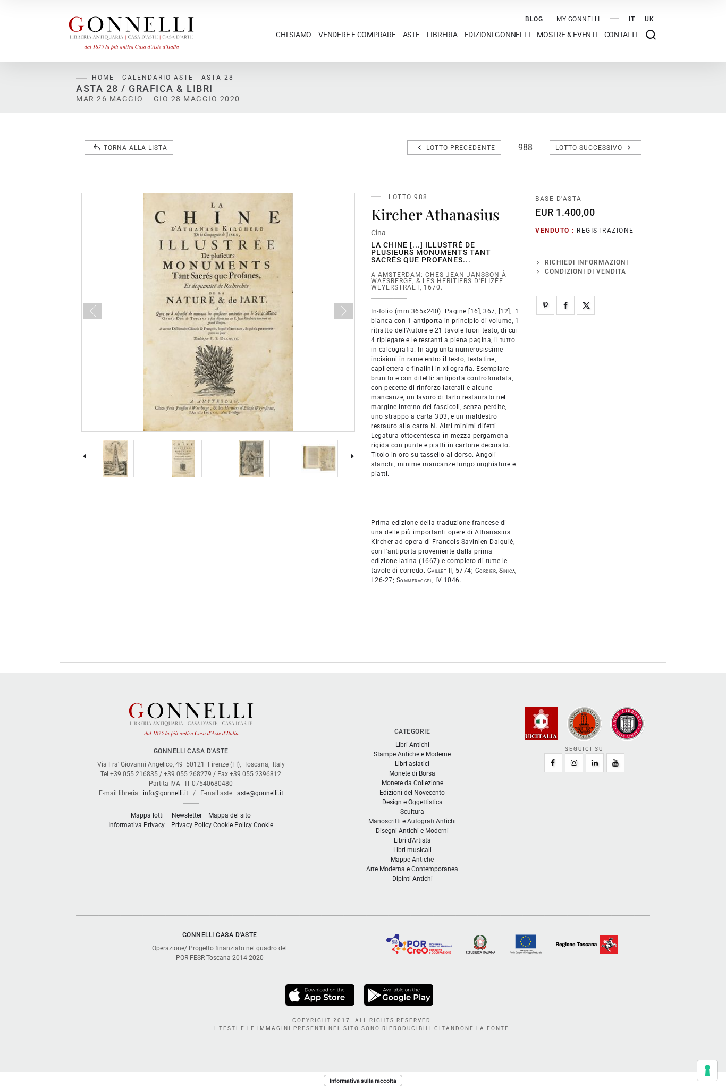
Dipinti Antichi (412, 878)
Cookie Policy (232, 825)
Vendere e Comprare (357, 35)
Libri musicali (412, 850)
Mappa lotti (147, 815)
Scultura (412, 811)
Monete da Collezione (412, 783)
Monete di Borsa (412, 773)
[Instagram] (574, 762)
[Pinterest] (545, 305)
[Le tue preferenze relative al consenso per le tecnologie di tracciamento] (707, 1070)
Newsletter (187, 815)
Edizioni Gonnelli (497, 35)
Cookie (263, 825)
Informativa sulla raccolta (363, 1080)
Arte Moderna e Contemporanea (412, 869)
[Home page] (131, 31)
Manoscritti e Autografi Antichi (412, 821)
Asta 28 (217, 77)
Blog (534, 19)
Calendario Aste (157, 77)
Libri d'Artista (412, 840)
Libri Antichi (412, 744)
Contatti (620, 35)
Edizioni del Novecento (412, 792)
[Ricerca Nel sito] (650, 34)
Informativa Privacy (136, 825)
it (632, 19)
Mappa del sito (229, 815)
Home (103, 77)
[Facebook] (565, 305)
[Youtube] (615, 762)
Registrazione (605, 230)
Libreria (442, 35)
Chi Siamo (293, 35)
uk (649, 19)
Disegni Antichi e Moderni (412, 831)
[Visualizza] (320, 994)
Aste (411, 35)
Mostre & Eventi (567, 35)
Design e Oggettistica (412, 802)
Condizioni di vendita (585, 271)
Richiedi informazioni (586, 262)
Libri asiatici (412, 764)
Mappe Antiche (412, 859)
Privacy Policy (191, 825)
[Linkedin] (595, 762)
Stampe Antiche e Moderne (412, 754)
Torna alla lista (135, 147)
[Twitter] (586, 305)
